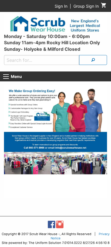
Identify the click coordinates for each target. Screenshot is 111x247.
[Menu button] (6, 76)
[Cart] (104, 6)
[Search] (93, 60)
